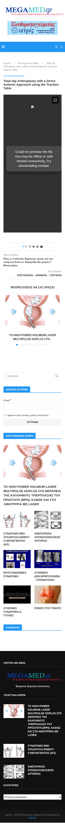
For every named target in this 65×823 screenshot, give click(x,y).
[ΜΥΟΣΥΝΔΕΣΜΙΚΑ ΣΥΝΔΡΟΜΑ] (17, 559)
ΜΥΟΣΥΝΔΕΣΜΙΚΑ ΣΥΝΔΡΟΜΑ (15, 574)
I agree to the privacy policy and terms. (27, 415)
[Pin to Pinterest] (37, 246)
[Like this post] (26, 246)
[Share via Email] (41, 246)
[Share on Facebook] (30, 246)
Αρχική (6, 63)
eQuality (32, 818)
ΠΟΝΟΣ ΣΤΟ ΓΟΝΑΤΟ (47, 608)
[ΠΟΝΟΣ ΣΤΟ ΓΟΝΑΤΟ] (48, 594)
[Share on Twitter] (33, 246)
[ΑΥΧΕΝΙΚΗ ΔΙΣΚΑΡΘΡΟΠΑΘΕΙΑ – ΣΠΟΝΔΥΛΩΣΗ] (48, 559)
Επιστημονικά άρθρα (28, 63)
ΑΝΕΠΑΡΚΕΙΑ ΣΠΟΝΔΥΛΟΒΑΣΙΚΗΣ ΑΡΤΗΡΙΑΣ (47, 537)
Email (7, 400)
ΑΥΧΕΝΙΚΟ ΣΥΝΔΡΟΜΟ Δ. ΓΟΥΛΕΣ (12, 612)
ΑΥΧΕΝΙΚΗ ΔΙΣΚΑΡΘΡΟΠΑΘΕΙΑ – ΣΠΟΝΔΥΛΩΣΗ (47, 576)
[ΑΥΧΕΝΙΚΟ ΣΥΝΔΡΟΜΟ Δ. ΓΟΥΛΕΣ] (17, 594)
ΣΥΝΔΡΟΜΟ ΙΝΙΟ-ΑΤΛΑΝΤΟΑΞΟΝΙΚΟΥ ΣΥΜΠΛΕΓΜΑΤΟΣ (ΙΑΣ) (16, 539)
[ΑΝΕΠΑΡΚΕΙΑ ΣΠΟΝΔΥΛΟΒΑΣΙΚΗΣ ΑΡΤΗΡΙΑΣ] (48, 520)
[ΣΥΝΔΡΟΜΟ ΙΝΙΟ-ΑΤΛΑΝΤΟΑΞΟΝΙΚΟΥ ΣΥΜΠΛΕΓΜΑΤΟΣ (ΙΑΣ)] (17, 520)
